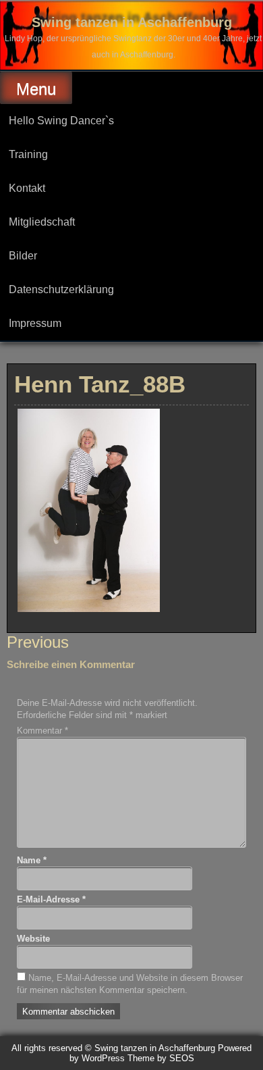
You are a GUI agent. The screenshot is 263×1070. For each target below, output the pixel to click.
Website (33, 939)
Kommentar (42, 730)
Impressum (35, 323)
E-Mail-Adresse (51, 899)
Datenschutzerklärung (61, 289)
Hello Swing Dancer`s (61, 120)
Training (28, 154)
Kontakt (27, 188)
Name (32, 860)
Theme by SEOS (160, 1058)
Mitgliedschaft (42, 222)
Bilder (23, 255)
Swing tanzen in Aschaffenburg (132, 22)
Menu (36, 89)
